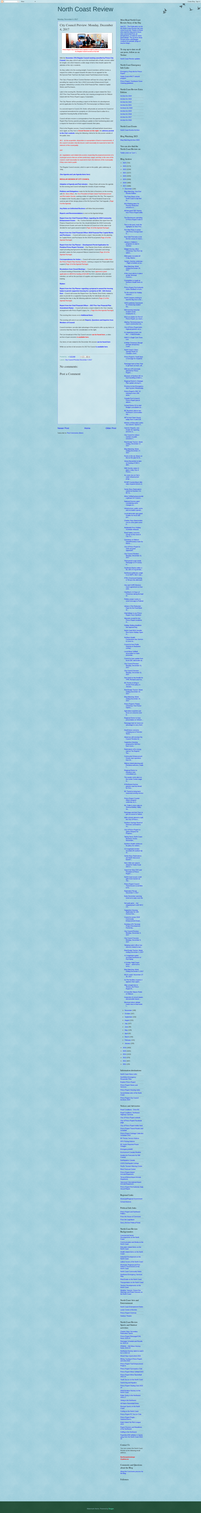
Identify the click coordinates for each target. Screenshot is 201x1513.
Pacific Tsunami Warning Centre (131, 1166)
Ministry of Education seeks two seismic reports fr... (133, 424)
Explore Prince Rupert (127, 1082)
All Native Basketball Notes (129, 1403)
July (126, 1023)
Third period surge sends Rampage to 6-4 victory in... (133, 562)
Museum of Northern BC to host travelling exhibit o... (133, 377)
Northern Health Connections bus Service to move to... (133, 639)
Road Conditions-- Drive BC (129, 1109)
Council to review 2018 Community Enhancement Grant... (132, 919)
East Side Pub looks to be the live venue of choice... (133, 238)
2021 (125, 173)
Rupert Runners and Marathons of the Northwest (131, 1428)
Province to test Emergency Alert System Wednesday (133, 387)
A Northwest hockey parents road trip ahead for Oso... (133, 786)
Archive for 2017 (126, 117)
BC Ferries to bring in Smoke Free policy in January (132, 684)
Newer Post (63, 428)
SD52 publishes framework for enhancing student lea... (133, 304)
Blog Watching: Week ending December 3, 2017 (133, 970)
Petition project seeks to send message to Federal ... (133, 601)
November (128, 1010)
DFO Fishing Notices (127, 1141)
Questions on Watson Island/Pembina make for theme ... (133, 541)
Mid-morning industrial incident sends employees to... (131, 311)
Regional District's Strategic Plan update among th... (133, 382)
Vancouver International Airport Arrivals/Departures (130, 1183)
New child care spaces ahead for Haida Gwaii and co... (132, 864)
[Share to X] (85, 357)
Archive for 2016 (126, 120)
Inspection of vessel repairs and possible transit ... (133, 998)
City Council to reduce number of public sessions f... (131, 436)
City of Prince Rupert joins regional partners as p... (133, 328)
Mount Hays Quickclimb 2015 (130, 1356)
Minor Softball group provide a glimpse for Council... (133, 497)
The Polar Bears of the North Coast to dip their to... (133, 198)
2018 (125, 183)
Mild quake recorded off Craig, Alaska (132, 257)
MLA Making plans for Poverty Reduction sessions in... (131, 205)
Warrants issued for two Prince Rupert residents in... (133, 620)
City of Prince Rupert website (130, 1117)
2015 (125, 1051)
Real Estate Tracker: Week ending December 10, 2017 (133, 691)
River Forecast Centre (128, 1169)
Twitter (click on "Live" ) (128, 153)
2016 (125, 1047)
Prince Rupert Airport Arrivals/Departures (127, 1173)
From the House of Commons (130, 1216)
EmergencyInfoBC (126, 1149)
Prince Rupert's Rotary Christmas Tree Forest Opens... (132, 705)
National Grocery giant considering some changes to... (132, 503)
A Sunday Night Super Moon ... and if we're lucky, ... (132, 964)
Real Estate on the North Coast (131, 1279)
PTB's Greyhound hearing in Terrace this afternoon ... (133, 580)
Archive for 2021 (126, 105)
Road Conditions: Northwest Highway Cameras (130, 1113)
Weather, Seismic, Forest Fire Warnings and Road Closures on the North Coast (131, 1292)
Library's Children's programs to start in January (131, 244)
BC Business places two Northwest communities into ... (133, 412)
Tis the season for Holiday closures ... (133, 293)
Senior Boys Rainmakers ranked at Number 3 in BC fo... (132, 491)
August (127, 1020)
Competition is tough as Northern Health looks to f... (133, 282)
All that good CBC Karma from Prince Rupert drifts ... (133, 212)
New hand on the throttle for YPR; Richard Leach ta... (133, 678)
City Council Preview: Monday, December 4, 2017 (132, 933)
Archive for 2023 (126, 99)
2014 (125, 1054)
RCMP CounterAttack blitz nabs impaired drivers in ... (133, 484)
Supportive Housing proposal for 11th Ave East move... (132, 744)
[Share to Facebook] (87, 357)
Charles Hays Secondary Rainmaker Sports (129, 1332)
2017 (125, 186)
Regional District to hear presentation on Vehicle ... (133, 719)
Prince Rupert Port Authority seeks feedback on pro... (133, 288)
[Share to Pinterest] (89, 357)
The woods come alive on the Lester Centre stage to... (133, 779)
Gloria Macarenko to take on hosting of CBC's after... (133, 463)
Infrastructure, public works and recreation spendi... (133, 509)
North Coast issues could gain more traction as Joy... (133, 878)
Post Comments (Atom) (75, 433)
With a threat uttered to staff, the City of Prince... (133, 818)
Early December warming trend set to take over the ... (133, 898)
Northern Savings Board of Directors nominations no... (133, 824)
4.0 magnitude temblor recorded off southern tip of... (133, 850)
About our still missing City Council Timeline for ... (133, 738)
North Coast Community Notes (131, 1271)
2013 (125, 1057)
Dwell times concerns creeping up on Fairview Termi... (133, 732)
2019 (125, 179)
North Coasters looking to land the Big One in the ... (133, 298)
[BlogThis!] (83, 357)
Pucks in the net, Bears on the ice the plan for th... (133, 457)
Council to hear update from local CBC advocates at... (133, 659)
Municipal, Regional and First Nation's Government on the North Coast (130, 1266)
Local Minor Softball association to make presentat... (132, 653)
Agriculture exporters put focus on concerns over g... (133, 712)
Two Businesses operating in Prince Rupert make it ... (133, 219)
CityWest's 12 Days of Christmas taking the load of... (133, 594)
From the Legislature (127, 1219)
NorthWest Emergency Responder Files (128, 1078)
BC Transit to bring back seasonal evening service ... (133, 793)
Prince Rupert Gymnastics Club (131, 1369)
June (126, 1027)
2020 (125, 176)
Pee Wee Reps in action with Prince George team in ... (133, 231)
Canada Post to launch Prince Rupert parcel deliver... (132, 400)
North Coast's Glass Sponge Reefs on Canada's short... (131, 351)
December (128, 189)
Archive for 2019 (126, 111)
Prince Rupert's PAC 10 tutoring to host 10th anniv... (132, 393)
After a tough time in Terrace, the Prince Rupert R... (131, 987)
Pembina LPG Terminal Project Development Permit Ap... (132, 926)
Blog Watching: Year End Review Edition (132, 192)
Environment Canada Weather (130, 1152)
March (127, 1037)
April (126, 1033)
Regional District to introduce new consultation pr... (130, 772)
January (128, 1043)
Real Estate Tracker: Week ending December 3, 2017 (133, 951)
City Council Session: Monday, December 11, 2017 (133, 672)
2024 (125, 163)
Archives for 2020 (126, 108)
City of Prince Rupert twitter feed (131, 1125)
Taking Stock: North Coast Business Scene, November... (133, 838)
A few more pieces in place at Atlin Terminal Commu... (133, 275)
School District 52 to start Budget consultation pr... (133, 406)
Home (87, 428)
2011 (124, 1064)
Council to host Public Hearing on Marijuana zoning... (132, 646)
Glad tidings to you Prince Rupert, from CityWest (133, 614)
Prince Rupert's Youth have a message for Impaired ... (133, 358)
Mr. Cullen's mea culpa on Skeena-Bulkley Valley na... (133, 807)
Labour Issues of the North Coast (131, 1262)
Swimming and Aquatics (128, 1383)
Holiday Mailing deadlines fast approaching (133, 626)
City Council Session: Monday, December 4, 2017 (132, 940)
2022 (125, 169)
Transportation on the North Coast (131, 1282)
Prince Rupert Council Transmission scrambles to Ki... (133, 886)
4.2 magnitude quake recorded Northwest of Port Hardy (132, 957)
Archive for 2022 (126, 102)
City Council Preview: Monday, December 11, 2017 (133, 665)
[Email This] (81, 357)
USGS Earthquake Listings (129, 1163)
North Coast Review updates (130, 59)
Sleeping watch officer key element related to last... (133, 946)
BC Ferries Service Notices (129, 1138)
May (126, 1030)
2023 (125, 166)
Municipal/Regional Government (131, 1199)
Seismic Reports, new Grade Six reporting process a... (131, 429)
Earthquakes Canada (127, 1160)
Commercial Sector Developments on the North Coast (129, 1237)
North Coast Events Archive (129, 130)
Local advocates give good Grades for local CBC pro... (133, 515)
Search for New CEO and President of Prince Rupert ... (133, 871)
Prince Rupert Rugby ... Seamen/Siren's (128, 1418)
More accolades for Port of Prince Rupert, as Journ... (133, 318)
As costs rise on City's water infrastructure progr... (132, 477)
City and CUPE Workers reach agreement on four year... (133, 587)
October (128, 1013)
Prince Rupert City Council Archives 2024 (129, 1099)
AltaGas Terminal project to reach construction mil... (133, 323)
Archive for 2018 (126, 114)
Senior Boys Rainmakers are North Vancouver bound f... (132, 857)
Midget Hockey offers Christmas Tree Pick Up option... (133, 251)
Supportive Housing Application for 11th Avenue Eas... (131, 912)
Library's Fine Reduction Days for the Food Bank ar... (133, 608)
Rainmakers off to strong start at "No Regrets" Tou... (132, 751)
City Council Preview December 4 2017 (78, 360)
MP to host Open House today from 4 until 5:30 (132, 418)
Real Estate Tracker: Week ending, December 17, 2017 (133, 444)
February (128, 1040)
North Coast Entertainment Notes (131, 1307)
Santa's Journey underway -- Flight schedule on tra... (133, 262)
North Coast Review (85, 9)
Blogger (111, 1509)
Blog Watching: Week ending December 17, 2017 (132, 451)
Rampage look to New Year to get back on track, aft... (133, 364)
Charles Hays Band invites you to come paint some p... (133, 522)
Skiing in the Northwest (128, 1400)
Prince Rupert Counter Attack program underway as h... (132, 800)
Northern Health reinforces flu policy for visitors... (133, 844)
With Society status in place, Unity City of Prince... (131, 470)
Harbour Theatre (126, 1316)
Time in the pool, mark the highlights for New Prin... (133, 225)
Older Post (111, 428)
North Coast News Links (128, 1074)
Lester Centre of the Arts (128, 1310)
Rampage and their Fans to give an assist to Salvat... (133, 813)
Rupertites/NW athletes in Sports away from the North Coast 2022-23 (131, 1437)
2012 (125, 1061)
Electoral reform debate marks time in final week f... (133, 1004)
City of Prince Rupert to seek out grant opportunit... (132, 548)
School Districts (125, 1202)
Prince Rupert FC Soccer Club (130, 1414)
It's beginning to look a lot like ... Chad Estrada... (132, 333)
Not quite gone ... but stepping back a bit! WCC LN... (133, 905)
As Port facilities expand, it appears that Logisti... (133, 981)
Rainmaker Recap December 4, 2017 (131, 892)
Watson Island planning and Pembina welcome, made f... (133, 765)
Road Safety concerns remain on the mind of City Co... (132, 534)
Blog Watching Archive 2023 (129, 140)
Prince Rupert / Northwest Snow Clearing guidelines (131, 82)
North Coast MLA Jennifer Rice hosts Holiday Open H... (133, 632)
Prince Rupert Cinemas (128, 1313)
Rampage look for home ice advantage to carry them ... (133, 725)
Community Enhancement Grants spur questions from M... (133, 758)
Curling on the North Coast (129, 1411)
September (129, 1017)
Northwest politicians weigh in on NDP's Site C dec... (133, 574)
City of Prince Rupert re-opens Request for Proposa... (132, 831)
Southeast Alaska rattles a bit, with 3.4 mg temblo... (133, 569)
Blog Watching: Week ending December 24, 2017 (132, 268)
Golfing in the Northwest (128, 1432)
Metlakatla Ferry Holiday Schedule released (132, 528)
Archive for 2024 (126, 96)
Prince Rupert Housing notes (130, 1090)
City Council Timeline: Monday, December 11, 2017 (133, 555)
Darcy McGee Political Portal (130, 1223)
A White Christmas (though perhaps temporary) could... (133, 344)
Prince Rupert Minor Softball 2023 (131, 1372)
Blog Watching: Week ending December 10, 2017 (132, 698)
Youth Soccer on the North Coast (131, 1379)
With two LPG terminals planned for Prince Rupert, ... (132, 370)
